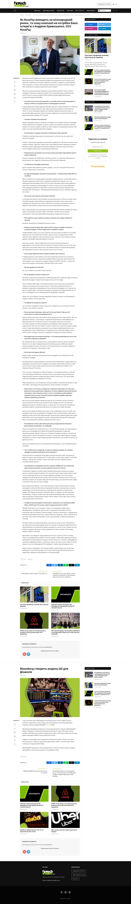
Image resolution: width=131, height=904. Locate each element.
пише (48, 725)
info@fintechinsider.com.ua (53, 880)
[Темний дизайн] (114, 10)
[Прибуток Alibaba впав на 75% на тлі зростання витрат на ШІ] (34, 820)
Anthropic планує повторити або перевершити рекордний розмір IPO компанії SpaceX (63, 606)
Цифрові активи (48, 10)
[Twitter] (14, 86)
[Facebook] (14, 82)
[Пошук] (116, 10)
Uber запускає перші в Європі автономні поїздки (64, 830)
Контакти (75, 878)
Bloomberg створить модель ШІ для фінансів (34, 573)
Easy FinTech (80, 10)
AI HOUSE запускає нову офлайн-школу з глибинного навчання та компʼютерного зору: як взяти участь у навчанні (64, 575)
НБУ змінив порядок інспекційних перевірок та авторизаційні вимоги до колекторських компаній (65, 632)
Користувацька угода (79, 874)
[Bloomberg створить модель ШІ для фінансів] (50, 697)
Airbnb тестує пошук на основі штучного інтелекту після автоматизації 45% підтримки (33, 632)
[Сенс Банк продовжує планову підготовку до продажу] (34, 594)
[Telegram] (14, 97)
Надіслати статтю (104, 4)
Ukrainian (103, 10)
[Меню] (15, 10)
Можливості (91, 10)
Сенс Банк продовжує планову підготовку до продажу (34, 605)
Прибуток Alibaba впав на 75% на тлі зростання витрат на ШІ (31, 830)
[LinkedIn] (14, 89)
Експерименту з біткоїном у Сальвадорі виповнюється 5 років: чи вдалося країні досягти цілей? (102, 108)
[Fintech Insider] (21, 4)
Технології (60, 10)
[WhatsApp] (14, 101)
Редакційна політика (79, 870)
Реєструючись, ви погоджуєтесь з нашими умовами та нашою (98, 156)
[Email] (14, 93)
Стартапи (70, 10)
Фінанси (37, 10)
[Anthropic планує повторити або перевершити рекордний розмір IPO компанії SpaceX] (65, 594)
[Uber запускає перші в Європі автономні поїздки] (65, 820)
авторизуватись (48, 647)
